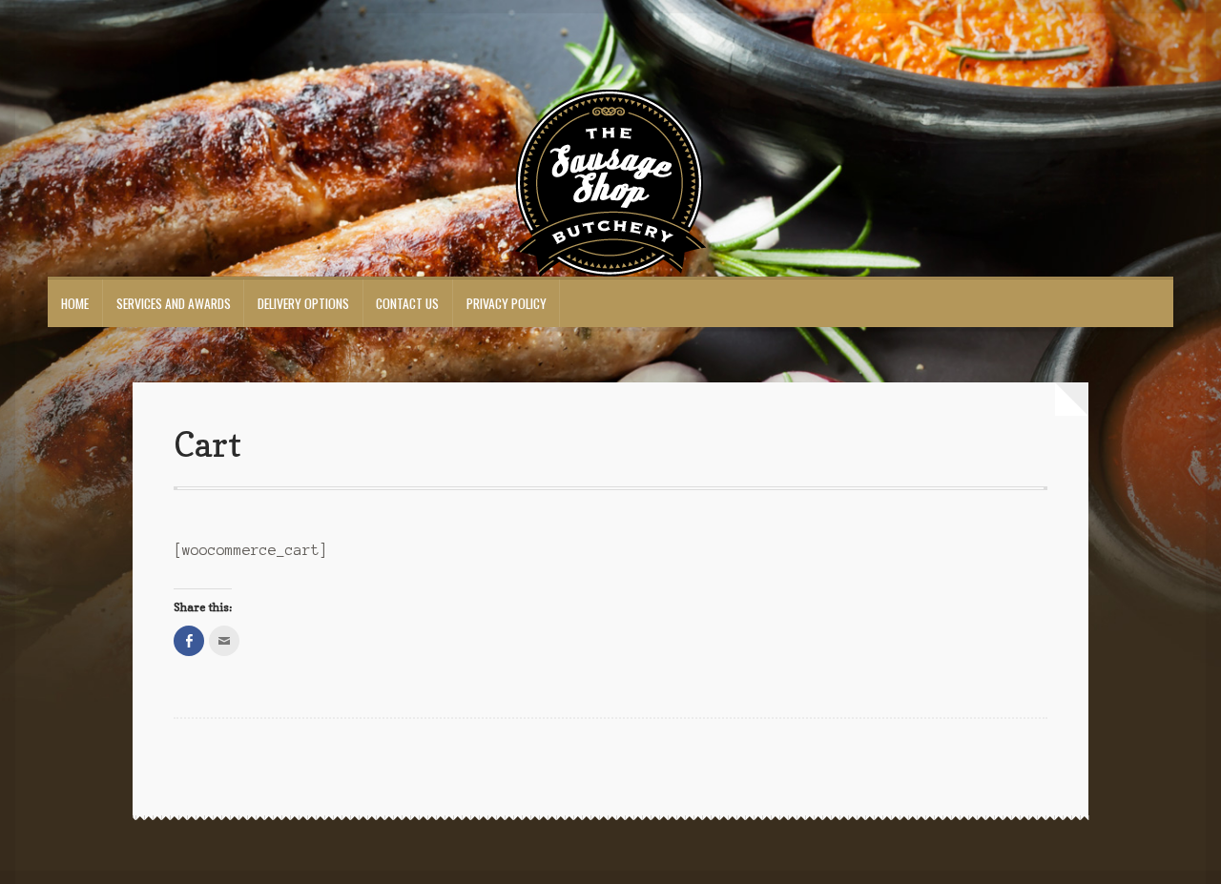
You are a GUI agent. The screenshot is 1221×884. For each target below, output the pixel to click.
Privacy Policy (506, 303)
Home (75, 303)
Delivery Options (303, 303)
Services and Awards (173, 303)
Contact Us (407, 303)
